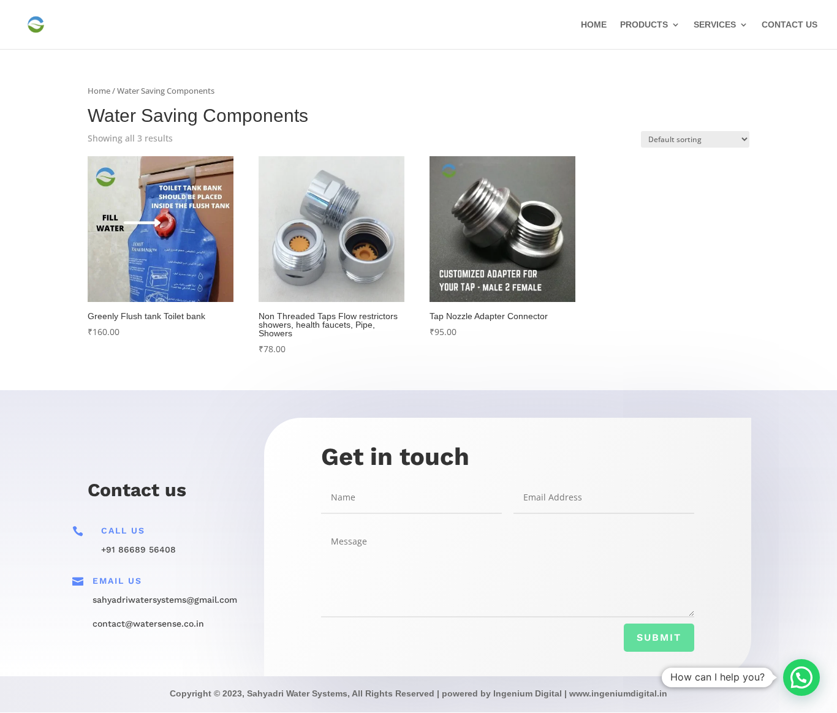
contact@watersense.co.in (148, 623)
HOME (594, 24)
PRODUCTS (644, 24)
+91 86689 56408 (138, 549)
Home (99, 90)
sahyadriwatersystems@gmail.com (165, 600)
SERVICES (715, 24)
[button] (801, 677)
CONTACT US (789, 24)
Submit (659, 637)
